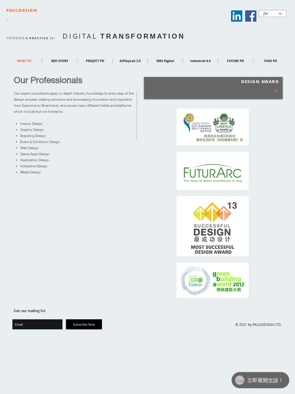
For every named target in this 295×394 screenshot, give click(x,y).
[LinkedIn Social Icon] (236, 16)
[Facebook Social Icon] (250, 16)
